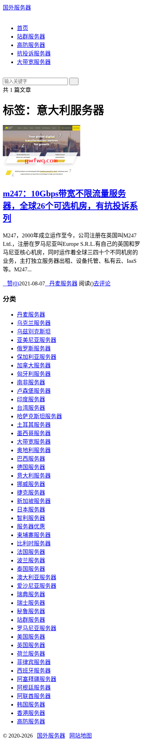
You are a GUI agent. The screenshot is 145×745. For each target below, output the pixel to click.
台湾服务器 (31, 408)
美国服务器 (31, 637)
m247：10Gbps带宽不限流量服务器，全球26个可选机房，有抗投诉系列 (70, 206)
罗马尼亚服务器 (36, 628)
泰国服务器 (31, 569)
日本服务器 (31, 510)
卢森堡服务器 (34, 391)
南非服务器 (31, 382)
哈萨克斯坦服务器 (39, 416)
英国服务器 (31, 645)
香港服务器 (31, 713)
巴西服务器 (31, 459)
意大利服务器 (34, 476)
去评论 (102, 283)
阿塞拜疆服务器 (36, 679)
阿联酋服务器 (34, 696)
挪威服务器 (31, 484)
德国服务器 (31, 467)
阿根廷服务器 (34, 688)
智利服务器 (31, 518)
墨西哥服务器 (34, 433)
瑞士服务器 (31, 603)
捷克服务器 (31, 493)
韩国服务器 (31, 705)
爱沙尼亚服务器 (36, 586)
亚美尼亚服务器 (36, 340)
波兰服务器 (31, 560)
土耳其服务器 (34, 425)
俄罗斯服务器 (34, 348)
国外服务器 (17, 8)
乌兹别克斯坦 (34, 332)
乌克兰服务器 (34, 323)
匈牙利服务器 (34, 374)
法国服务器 (31, 552)
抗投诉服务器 (34, 54)
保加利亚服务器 (36, 357)
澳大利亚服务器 (36, 577)
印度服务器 (31, 399)
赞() (11, 283)
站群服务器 (31, 37)
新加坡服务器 (34, 501)
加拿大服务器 (34, 365)
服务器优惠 (31, 527)
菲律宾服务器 (34, 662)
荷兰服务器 (31, 654)
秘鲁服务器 (31, 611)
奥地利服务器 (34, 450)
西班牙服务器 (34, 671)
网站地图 (80, 736)
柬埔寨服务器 (34, 535)
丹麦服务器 (61, 283)
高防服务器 (31, 45)
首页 (22, 28)
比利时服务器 (34, 543)
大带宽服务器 (34, 62)
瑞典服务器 (31, 594)
